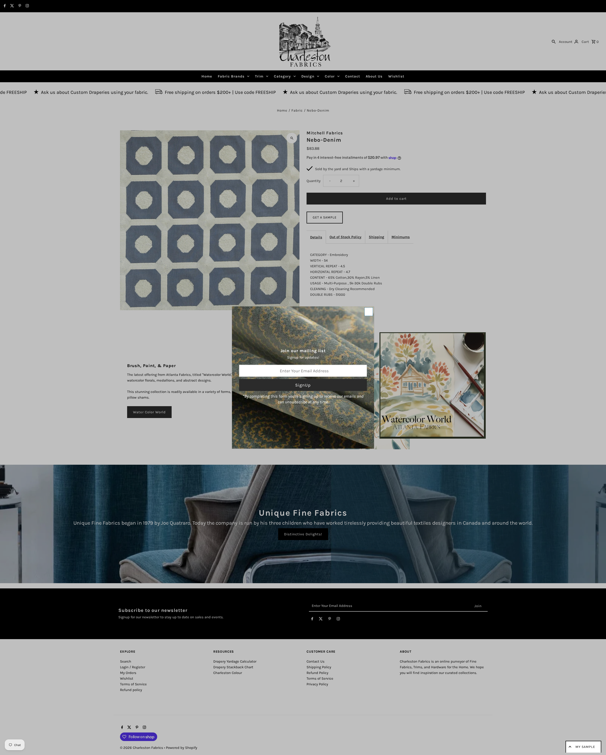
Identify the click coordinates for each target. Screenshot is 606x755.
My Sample (585, 747)
